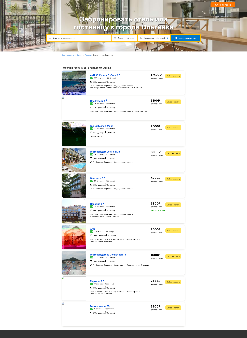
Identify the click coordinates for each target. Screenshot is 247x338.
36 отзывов (99, 154)
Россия (88, 55)
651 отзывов (99, 78)
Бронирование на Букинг (72, 55)
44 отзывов (99, 129)
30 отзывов (99, 104)
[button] (154, 38)
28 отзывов (99, 181)
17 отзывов (98, 284)
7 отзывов (98, 232)
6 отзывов (98, 309)
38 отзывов (99, 207)
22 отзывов (99, 257)
